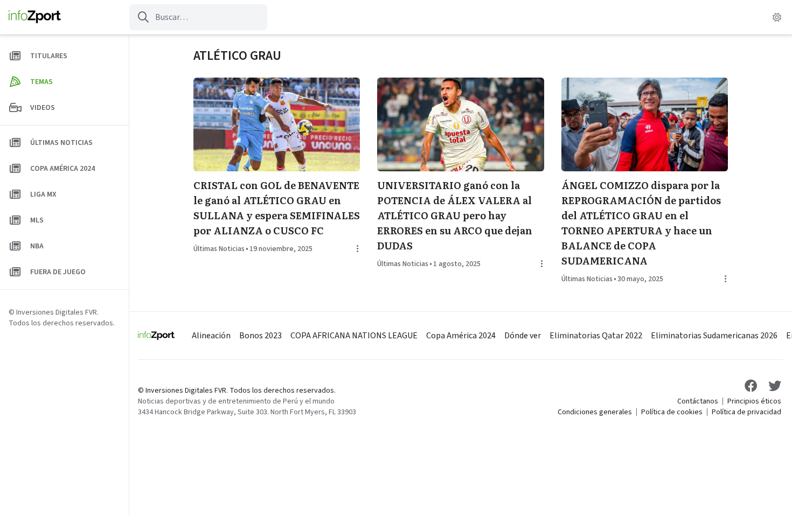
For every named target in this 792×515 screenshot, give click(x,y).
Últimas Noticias (219, 248)
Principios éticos (754, 401)
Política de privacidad (746, 412)
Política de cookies (672, 412)
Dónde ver (522, 336)
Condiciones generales (595, 412)
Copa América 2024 (461, 336)
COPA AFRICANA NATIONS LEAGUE (354, 336)
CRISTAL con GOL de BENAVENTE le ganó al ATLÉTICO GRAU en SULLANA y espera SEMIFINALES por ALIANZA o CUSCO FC (276, 208)
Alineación (211, 336)
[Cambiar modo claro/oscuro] (777, 17)
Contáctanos (697, 401)
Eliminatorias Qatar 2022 (596, 336)
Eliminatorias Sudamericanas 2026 (714, 336)
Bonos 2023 (260, 336)
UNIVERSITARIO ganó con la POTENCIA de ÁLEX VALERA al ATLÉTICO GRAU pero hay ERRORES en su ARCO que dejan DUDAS (454, 215)
